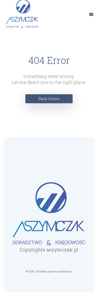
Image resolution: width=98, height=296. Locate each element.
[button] (91, 14)
